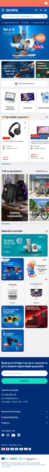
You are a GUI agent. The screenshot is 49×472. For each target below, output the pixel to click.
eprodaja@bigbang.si (9, 398)
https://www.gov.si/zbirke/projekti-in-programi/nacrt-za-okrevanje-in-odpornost (23, 466)
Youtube (13, 435)
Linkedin (18, 435)
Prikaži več (40, 171)
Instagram (7, 435)
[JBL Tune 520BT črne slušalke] (15, 140)
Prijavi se (24, 381)
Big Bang (14, 148)
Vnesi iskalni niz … (19, 16)
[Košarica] (45, 10)
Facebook (2, 435)
